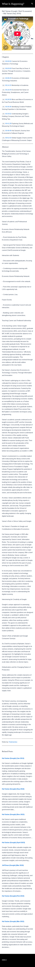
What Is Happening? (13, 3)
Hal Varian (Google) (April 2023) (13, 842)
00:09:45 (8, 78)
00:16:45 (8, 90)
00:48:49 (8, 130)
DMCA (4, 960)
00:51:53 (8, 138)
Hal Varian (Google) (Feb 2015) (13, 896)
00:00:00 (8, 61)
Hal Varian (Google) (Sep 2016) (13, 789)
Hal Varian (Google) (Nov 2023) (13, 814)
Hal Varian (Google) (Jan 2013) (13, 758)
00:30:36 (8, 106)
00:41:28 (8, 123)
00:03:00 (8, 68)
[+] (3, 61)
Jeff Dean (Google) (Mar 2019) (13, 865)
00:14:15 (8, 85)
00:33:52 (8, 114)
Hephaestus (13, 742)
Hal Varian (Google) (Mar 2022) (13, 921)
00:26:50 (8, 99)
